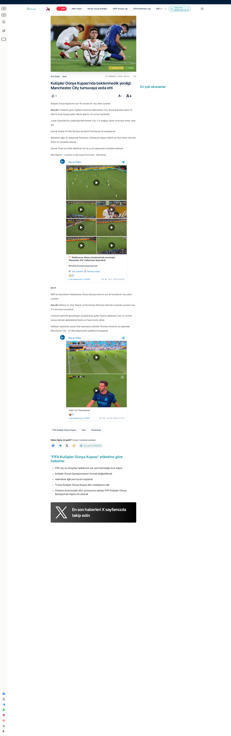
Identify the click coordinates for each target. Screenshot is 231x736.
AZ (4, 8)
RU (4, 15)
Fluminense (96, 430)
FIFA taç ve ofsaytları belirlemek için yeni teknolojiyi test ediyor (88, 468)
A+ (129, 95)
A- (120, 96)
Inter (84, 430)
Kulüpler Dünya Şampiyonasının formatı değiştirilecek (83, 473)
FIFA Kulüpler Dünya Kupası (64, 430)
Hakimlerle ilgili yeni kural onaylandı (73, 479)
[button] (165, 8)
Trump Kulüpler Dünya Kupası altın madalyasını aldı (82, 484)
